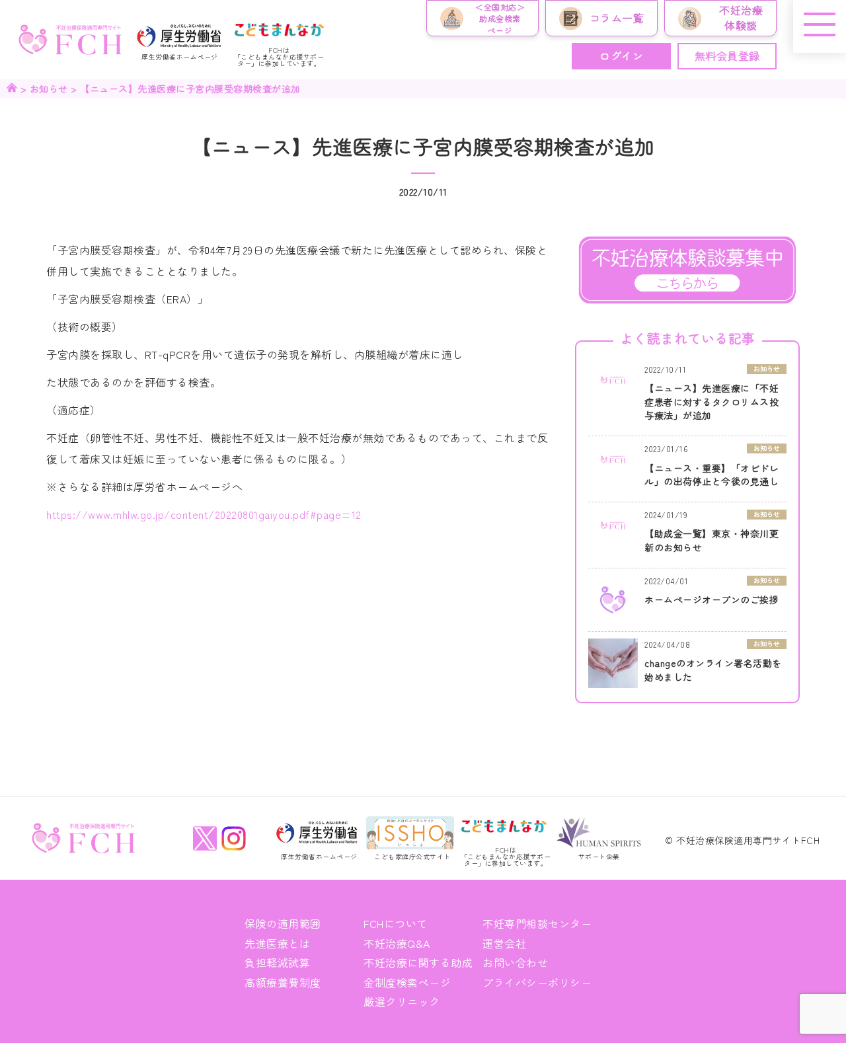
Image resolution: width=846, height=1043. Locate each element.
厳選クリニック (402, 1001)
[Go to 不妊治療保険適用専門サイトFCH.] (12, 88)
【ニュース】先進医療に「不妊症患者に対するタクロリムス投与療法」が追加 (711, 401)
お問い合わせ (515, 962)
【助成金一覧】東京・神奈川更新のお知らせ (711, 540)
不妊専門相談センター (537, 923)
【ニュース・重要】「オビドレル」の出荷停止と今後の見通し (711, 474)
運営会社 (504, 943)
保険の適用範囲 (283, 923)
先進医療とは (277, 943)
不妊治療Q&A (397, 943)
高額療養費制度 (283, 982)
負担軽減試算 (277, 962)
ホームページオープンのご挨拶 (711, 599)
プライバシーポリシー (537, 982)
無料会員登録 (727, 55)
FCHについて (396, 923)
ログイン (621, 55)
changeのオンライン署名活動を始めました (713, 669)
